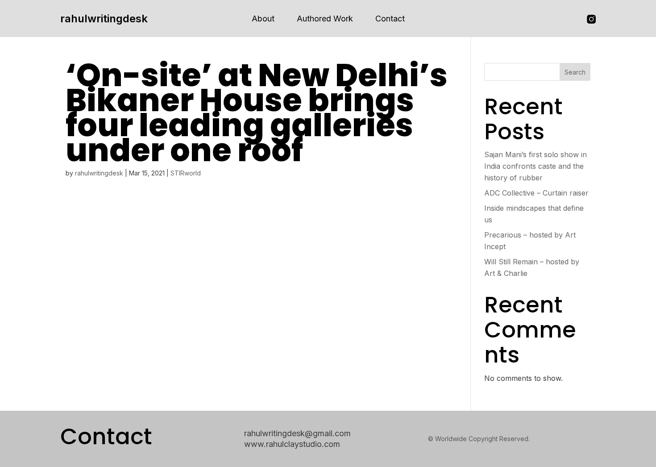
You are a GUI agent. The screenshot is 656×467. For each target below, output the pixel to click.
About (263, 18)
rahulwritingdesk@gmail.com (297, 433)
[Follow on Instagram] (591, 19)
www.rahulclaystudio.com (292, 444)
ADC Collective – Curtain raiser (536, 192)
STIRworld (185, 173)
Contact (390, 18)
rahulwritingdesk (104, 18)
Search (575, 72)
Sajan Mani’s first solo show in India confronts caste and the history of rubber (535, 166)
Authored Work (325, 18)
